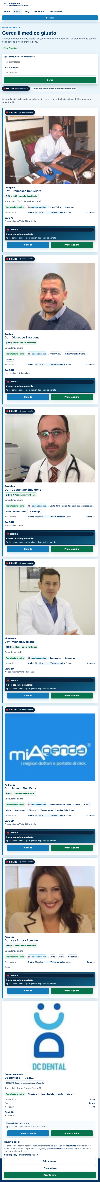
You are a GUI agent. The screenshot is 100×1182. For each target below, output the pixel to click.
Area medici (56, 11)
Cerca (17, 11)
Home (7, 11)
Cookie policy (10, 1155)
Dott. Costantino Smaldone (23, 489)
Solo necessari (50, 1161)
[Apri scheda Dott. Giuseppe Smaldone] (50, 296)
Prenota (50, 18)
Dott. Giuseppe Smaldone (22, 337)
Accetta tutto (50, 1175)
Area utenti (39, 11)
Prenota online (71, 1133)
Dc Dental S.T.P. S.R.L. (19, 1077)
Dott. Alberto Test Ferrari (22, 788)
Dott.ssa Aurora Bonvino (21, 940)
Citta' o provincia (11, 67)
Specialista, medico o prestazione (19, 57)
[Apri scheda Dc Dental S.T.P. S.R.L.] (50, 1037)
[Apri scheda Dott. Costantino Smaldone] (50, 449)
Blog (27, 11)
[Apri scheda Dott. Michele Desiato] (50, 601)
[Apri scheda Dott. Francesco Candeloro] (50, 150)
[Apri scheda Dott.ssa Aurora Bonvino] (50, 899)
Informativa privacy (28, 1155)
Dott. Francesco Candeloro (23, 191)
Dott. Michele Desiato (19, 641)
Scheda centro (28, 1133)
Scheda (28, 244)
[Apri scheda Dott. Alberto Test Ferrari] (50, 747)
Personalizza (50, 1168)
